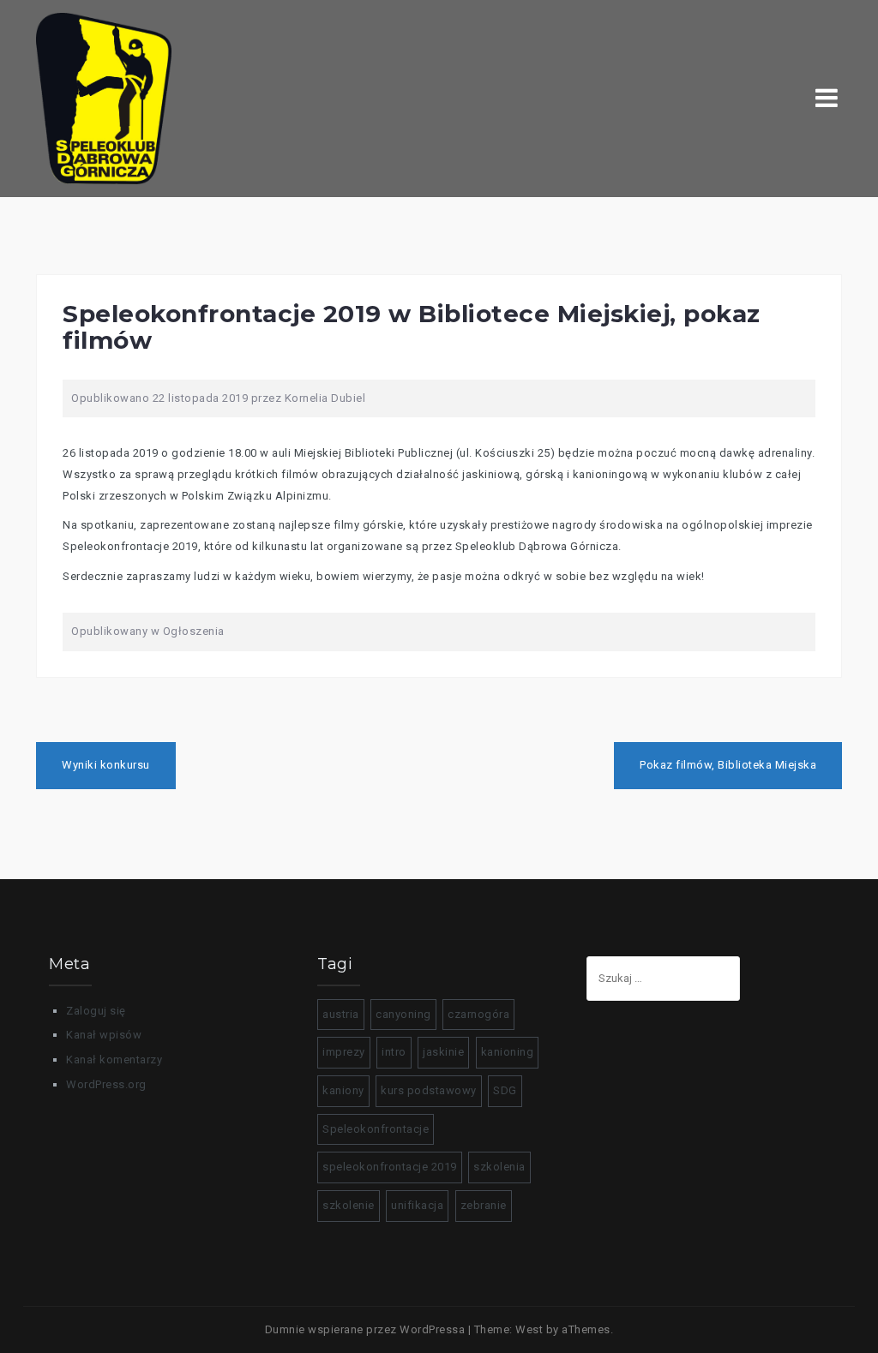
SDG (505, 1090)
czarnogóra (478, 1014)
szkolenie (348, 1205)
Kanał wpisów (103, 1034)
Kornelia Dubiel (325, 398)
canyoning (403, 1014)
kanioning (507, 1051)
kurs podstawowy (429, 1090)
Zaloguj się (96, 1010)
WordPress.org (106, 1084)
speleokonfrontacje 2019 (389, 1166)
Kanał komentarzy (114, 1059)
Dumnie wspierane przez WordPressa (365, 1329)
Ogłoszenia (194, 631)
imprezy (343, 1051)
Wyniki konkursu (106, 764)
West (529, 1329)
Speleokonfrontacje (375, 1129)
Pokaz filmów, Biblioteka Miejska (728, 764)
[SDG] (103, 97)
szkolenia (499, 1166)
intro (394, 1051)
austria (340, 1014)
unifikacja (417, 1205)
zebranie (483, 1205)
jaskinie (443, 1051)
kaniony (343, 1090)
